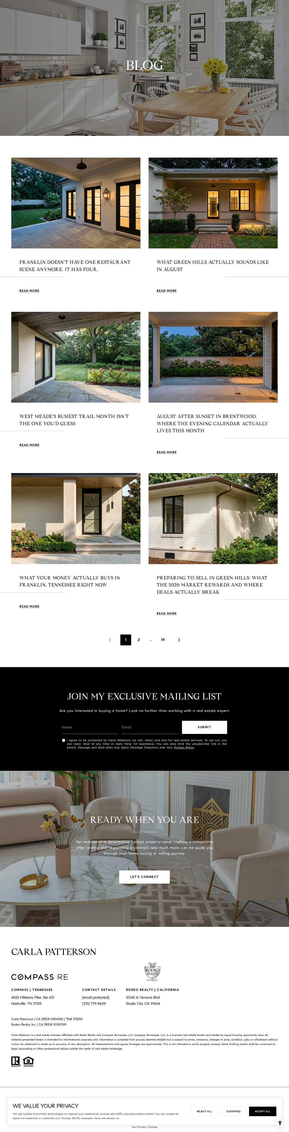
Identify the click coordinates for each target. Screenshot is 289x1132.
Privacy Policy (184, 747)
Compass (139, 1035)
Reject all (204, 1111)
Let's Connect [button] (144, 877)
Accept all (263, 1111)
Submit (204, 727)
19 (163, 639)
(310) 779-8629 (94, 1003)
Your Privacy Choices (144, 1127)
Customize (233, 1111)
